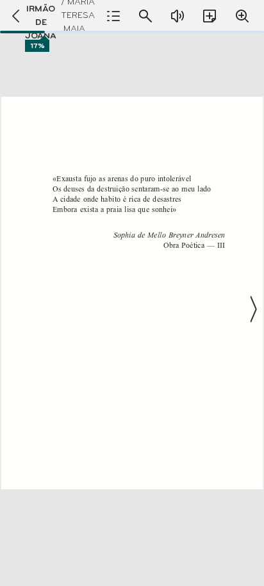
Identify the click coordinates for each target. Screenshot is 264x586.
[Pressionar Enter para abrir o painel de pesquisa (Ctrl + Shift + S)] (145, 16)
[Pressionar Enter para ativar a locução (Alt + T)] (177, 16)
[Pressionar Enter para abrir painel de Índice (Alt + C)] (113, 16)
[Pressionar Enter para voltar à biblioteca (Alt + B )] (12, 16)
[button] (132, 309)
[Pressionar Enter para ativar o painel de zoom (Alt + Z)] (242, 16)
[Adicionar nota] (210, 16)
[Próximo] (252, 309)
